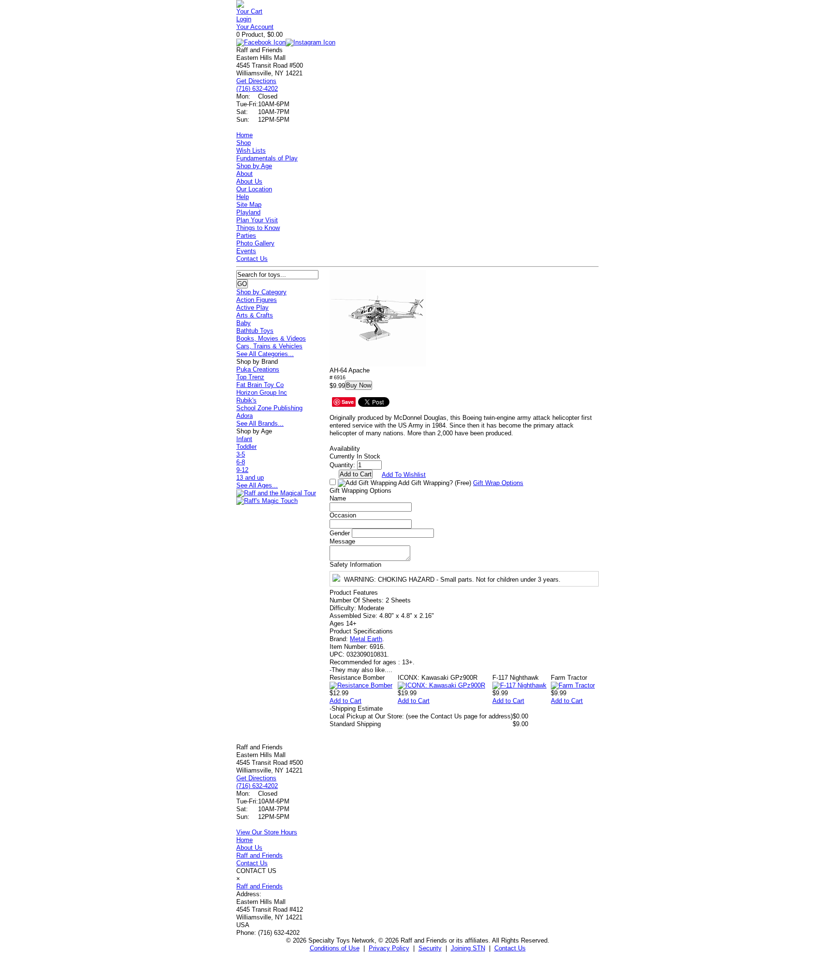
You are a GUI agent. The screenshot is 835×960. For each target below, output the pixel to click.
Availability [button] (345, 448)
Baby (243, 323)
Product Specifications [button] (361, 631)
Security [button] (430, 948)
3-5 (240, 454)
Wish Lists (251, 150)
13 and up (250, 477)
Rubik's (246, 400)
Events (246, 251)
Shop (243, 142)
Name (338, 498)
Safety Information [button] (355, 564)
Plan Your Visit (257, 220)
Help (242, 197)
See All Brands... (260, 423)
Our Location (254, 189)
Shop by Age (254, 166)
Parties (246, 235)
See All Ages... (257, 485)
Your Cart (249, 11)
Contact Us (252, 258)
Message (342, 541)
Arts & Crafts (254, 315)
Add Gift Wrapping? (434, 483)
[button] (378, 318)
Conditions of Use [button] (335, 948)
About (244, 173)
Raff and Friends (259, 855)
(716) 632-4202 (257, 88)
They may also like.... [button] (361, 669)
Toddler (246, 446)
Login (243, 19)
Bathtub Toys (255, 330)
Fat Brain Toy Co (260, 384)
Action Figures (256, 299)
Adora (244, 415)
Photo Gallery (255, 243)
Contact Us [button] (510, 948)
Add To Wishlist (404, 474)
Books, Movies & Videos (271, 338)
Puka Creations (257, 369)
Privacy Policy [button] (389, 948)
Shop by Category (261, 292)
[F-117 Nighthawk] (519, 685)
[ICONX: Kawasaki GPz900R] (441, 685)
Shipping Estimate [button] (356, 708)
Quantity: (342, 465)
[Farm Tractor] (573, 685)
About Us (249, 181)
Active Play (252, 307)
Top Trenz (250, 377)
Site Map (248, 204)
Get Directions (256, 81)
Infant (244, 439)
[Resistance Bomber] (361, 685)
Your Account (255, 26)
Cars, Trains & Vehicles (269, 346)
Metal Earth (366, 639)
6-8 (240, 462)
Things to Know (258, 227)
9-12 (242, 469)
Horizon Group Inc (261, 392)
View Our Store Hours (266, 832)
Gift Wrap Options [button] (498, 483)
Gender (340, 533)
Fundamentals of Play (267, 158)
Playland (248, 212)
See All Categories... (265, 354)
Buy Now (358, 385)
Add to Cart (345, 700)
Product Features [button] (354, 592)
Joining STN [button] (468, 948)
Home (244, 135)
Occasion (343, 515)
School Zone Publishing (269, 408)
